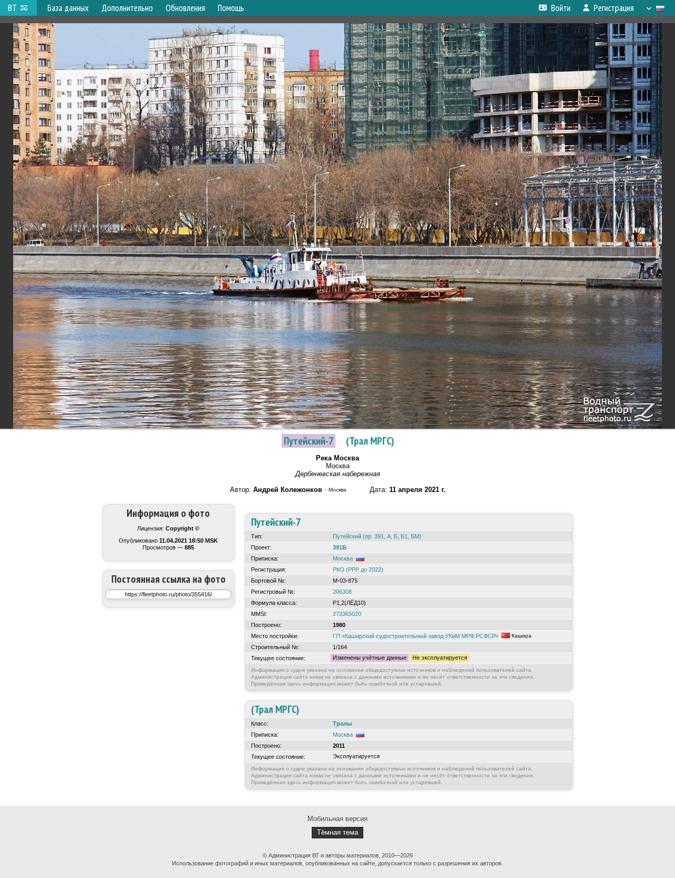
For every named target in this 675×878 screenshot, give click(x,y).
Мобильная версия (337, 819)
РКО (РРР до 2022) (358, 569)
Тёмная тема (337, 832)
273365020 (347, 614)
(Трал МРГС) (370, 441)
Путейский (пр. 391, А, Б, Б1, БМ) (377, 536)
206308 (342, 591)
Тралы (342, 723)
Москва (343, 558)
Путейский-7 (308, 441)
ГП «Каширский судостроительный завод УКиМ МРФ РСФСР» (415, 636)
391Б (339, 547)
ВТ (12, 8)
